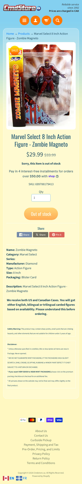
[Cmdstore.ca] (22, 8)
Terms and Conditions (41, 463)
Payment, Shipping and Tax (41, 445)
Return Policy (41, 458)
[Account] (35, 20)
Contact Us (41, 436)
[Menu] (24, 20)
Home (10, 34)
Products (24, 34)
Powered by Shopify (41, 476)
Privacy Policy (41, 454)
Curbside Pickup (41, 440)
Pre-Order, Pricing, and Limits (41, 449)
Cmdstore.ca (39, 472)
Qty (41, 192)
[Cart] (46, 20)
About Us (41, 431)
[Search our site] (57, 20)
